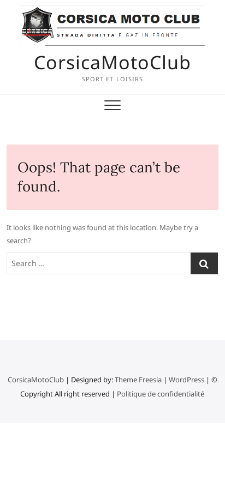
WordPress (186, 379)
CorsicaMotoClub (112, 62)
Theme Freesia (138, 379)
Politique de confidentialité (160, 394)
